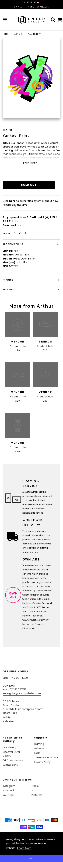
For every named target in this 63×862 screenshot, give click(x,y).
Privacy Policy (42, 762)
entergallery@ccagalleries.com (22, 693)
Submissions (10, 765)
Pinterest (36, 795)
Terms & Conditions (46, 757)
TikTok (35, 786)
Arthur (18, 34)
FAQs (37, 753)
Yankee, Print (16, 135)
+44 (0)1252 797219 (14, 689)
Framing (39, 744)
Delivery (39, 748)
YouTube (8, 795)
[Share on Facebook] (14, 233)
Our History (9, 747)
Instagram (9, 786)
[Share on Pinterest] (25, 233)
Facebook (9, 790)
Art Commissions (13, 760)
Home (5, 34)
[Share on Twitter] (19, 233)
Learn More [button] (24, 848)
